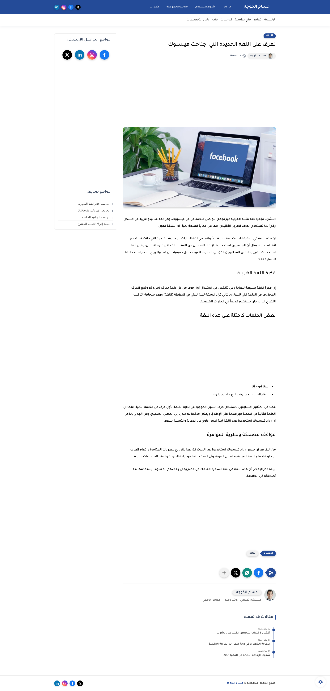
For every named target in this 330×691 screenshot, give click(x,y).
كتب (215, 20)
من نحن (226, 7)
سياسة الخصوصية (177, 7)
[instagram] (63, 7)
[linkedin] (56, 7)
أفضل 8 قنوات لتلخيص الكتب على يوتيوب (243, 633)
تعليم (257, 20)
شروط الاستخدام (205, 7)
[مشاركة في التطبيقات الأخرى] (224, 573)
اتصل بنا (154, 7)
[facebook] (71, 7)
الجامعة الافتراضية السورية (94, 203)
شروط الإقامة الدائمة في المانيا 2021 (246, 655)
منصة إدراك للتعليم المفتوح (94, 223)
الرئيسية (270, 20)
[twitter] (78, 7)
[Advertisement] (199, 101)
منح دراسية (243, 20)
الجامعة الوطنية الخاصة (96, 217)
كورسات (226, 20)
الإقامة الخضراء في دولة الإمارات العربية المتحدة (239, 644)
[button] (258, 573)
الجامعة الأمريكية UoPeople (94, 210)
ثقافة (269, 35)
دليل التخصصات (198, 20)
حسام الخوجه (257, 7)
